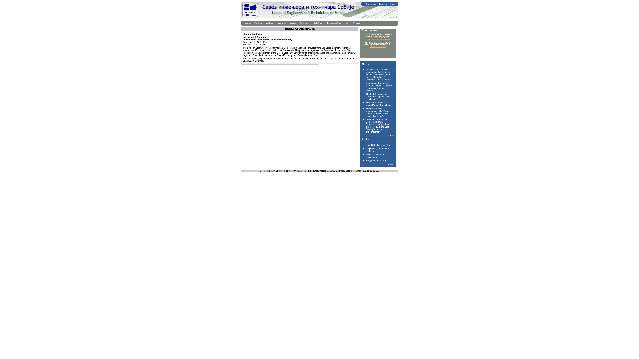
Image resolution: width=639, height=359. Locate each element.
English (393, 4)
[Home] (319, 17)
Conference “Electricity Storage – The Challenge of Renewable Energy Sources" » (379, 87)
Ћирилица (371, 4)
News (347, 23)
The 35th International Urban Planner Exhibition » (379, 103)
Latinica (383, 4)
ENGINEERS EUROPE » (378, 145)
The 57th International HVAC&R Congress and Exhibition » (377, 96)
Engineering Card (334, 23)
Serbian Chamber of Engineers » (375, 155)
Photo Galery (318, 23)
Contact (356, 23)
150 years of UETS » (376, 160)
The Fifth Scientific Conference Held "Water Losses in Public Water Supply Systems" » (377, 112)
